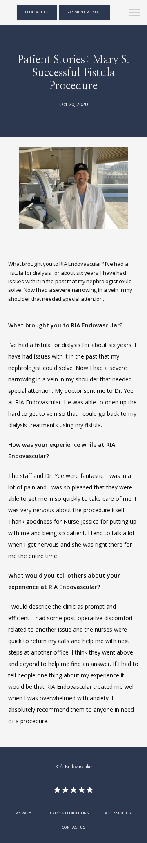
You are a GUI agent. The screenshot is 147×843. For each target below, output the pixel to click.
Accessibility (118, 813)
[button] (135, 13)
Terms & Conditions (68, 813)
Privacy (23, 813)
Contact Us (73, 827)
